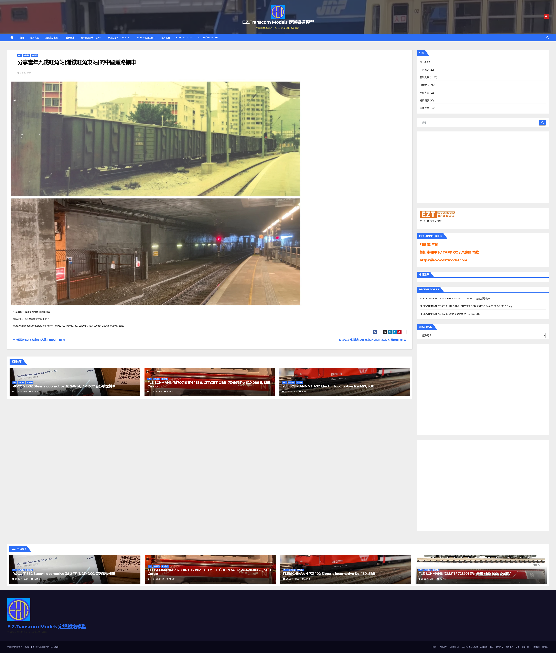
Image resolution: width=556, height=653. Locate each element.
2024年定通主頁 (145, 37)
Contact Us (184, 37)
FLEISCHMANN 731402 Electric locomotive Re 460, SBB (328, 386)
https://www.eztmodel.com (443, 260)
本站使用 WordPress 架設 (18, 647)
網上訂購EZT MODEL (119, 37)
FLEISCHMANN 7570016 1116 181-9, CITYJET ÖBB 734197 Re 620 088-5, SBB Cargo (208, 384)
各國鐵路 (484, 647)
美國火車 (424, 108)
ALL (19, 55)
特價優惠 (70, 37)
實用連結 (499, 647)
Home (434, 647)
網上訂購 (525, 647)
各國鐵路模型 (51, 37)
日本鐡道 (424, 85)
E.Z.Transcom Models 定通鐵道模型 (278, 22)
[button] (547, 37)
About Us (444, 647)
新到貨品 (34, 37)
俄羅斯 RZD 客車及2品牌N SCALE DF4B (41, 339)
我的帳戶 (509, 647)
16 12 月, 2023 (22, 579)
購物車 (545, 647)
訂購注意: (536, 647)
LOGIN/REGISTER (208, 37)
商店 (492, 647)
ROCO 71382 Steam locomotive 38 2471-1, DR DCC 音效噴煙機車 (63, 386)
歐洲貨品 (30, 382)
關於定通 (165, 37)
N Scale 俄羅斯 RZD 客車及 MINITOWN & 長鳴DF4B (371, 339)
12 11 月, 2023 (428, 579)
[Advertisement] (431, 389)
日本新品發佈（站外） (91, 37)
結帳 (517, 647)
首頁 (22, 37)
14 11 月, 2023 (157, 579)
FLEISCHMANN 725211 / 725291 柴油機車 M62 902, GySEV (464, 574)
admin (35, 391)
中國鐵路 (26, 55)
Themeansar (50, 647)
